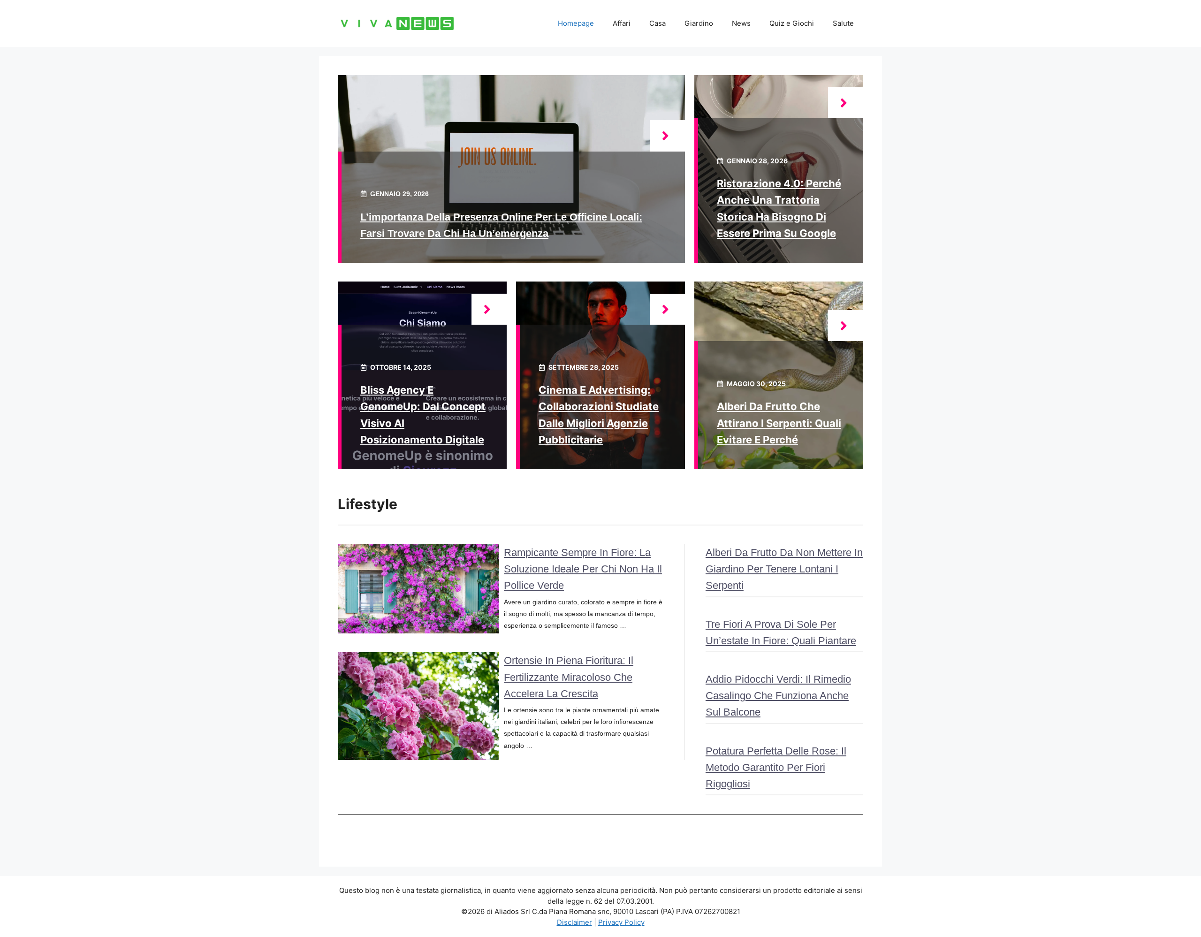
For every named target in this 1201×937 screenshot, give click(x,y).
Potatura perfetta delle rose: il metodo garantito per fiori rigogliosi (776, 767)
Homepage (576, 23)
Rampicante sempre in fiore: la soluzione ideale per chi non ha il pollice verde (583, 569)
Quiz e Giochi (791, 23)
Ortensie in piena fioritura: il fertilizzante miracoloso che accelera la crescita (568, 677)
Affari (622, 23)
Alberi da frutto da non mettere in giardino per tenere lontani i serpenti (784, 569)
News (741, 23)
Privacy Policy (621, 922)
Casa (657, 23)
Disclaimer (574, 922)
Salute (843, 23)
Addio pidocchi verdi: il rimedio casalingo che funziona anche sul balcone (778, 695)
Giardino (698, 23)
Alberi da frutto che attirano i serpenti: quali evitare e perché (779, 422)
